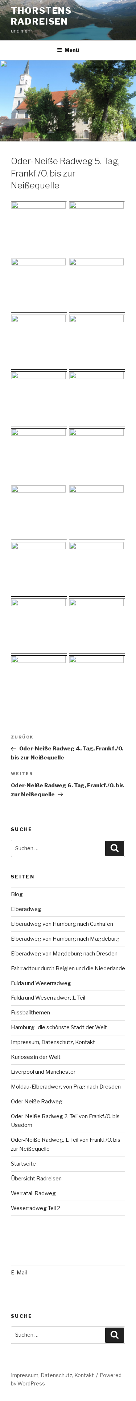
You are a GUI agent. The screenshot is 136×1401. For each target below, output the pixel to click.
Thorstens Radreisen (41, 16)
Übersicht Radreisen (36, 1178)
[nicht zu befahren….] (39, 398)
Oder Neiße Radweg (36, 1101)
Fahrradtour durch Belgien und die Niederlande (68, 968)
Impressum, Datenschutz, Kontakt (53, 1042)
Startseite (23, 1164)
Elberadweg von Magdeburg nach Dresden (64, 953)
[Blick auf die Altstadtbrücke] (97, 512)
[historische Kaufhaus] (97, 682)
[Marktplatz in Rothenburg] (97, 228)
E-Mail (19, 1272)
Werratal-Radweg (33, 1193)
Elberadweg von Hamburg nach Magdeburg (65, 939)
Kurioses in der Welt (36, 1057)
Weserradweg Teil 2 (35, 1208)
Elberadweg (26, 909)
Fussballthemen (30, 1012)
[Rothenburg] (97, 285)
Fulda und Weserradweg (41, 983)
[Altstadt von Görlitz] (39, 569)
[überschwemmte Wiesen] (39, 455)
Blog (17, 894)
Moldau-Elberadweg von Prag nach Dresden (66, 1086)
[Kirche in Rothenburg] (39, 228)
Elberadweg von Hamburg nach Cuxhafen (62, 924)
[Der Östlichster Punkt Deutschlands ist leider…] (97, 342)
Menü (72, 50)
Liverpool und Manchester (43, 1072)
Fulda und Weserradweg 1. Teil (48, 998)
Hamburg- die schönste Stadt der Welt (59, 1027)
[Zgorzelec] (39, 512)
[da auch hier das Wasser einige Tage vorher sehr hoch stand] (97, 398)
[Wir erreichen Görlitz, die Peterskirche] (97, 455)
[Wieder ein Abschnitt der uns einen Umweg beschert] (39, 342)
